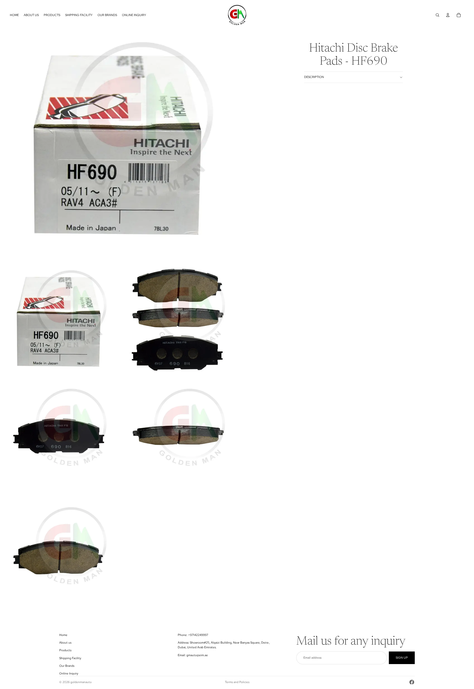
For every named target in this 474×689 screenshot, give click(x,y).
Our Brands (66, 666)
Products (65, 650)
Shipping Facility (70, 658)
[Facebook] (412, 682)
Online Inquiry (68, 673)
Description (314, 77)
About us (65, 643)
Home (63, 635)
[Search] (437, 15)
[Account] (447, 15)
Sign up (402, 658)
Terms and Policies (237, 682)
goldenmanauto (81, 682)
